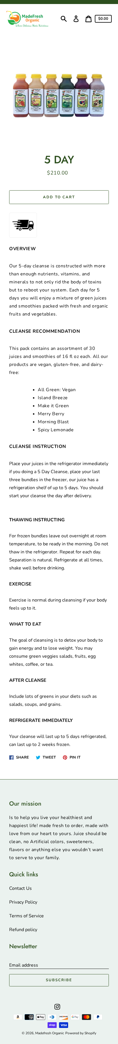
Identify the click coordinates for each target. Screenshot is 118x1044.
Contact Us (20, 888)
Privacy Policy (23, 902)
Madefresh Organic (49, 1033)
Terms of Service (26, 916)
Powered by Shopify (80, 1033)
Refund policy (23, 930)
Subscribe (59, 980)
